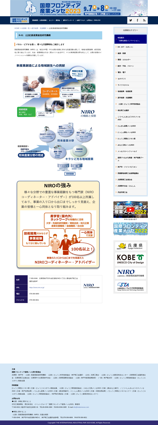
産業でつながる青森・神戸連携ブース (130, 159)
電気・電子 (122, 72)
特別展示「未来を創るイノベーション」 (129, 39)
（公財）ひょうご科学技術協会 (129, 104)
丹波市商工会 (122, 192)
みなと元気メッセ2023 (126, 145)
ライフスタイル (123, 85)
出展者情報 (43, 20)
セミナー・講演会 (54, 20)
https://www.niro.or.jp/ (36, 287)
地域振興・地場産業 (125, 91)
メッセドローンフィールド (127, 151)
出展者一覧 (26, 28)
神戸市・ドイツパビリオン (127, 167)
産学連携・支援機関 (39, 28)
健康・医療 (122, 53)
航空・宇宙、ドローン (126, 66)
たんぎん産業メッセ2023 (127, 126)
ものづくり (122, 79)
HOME (17, 28)
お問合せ (89, 20)
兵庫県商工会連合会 (125, 179)
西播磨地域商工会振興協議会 (128, 173)
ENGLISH (97, 20)
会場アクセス (81, 20)
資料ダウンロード (68, 20)
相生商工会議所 (123, 110)
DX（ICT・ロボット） (126, 47)
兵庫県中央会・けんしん (126, 186)
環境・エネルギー (124, 60)
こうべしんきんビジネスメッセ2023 (129, 118)
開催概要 (35, 20)
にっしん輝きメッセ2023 (127, 132)
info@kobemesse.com (81, 407)
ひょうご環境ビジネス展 (126, 139)
